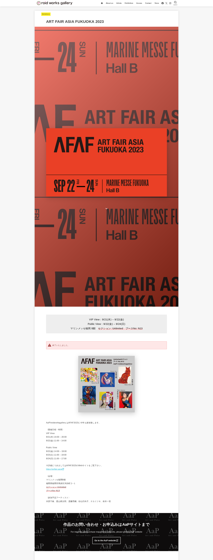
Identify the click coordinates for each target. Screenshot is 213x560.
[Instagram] (170, 3)
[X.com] (166, 3)
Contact (148, 3)
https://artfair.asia (54, 469)
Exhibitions (46, 14)
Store (157, 3)
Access (139, 3)
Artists (119, 3)
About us (109, 3)
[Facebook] (162, 3)
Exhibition (129, 3)
